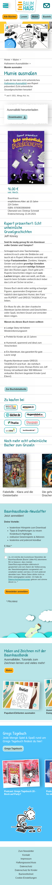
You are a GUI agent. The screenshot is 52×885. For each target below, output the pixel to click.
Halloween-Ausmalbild (15, 83)
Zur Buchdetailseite (16, 389)
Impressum (26, 859)
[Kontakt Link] (46, 5)
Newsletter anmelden (17, 591)
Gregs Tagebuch (13, 748)
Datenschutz (26, 866)
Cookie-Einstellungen (26, 878)
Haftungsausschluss (26, 862)
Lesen (24, 16)
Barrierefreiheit (26, 874)
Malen (35, 16)
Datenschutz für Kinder (26, 870)
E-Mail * (8, 546)
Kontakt (26, 855)
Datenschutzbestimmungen (19, 579)
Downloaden (15, 117)
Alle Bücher (10, 16)
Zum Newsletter (26, 851)
